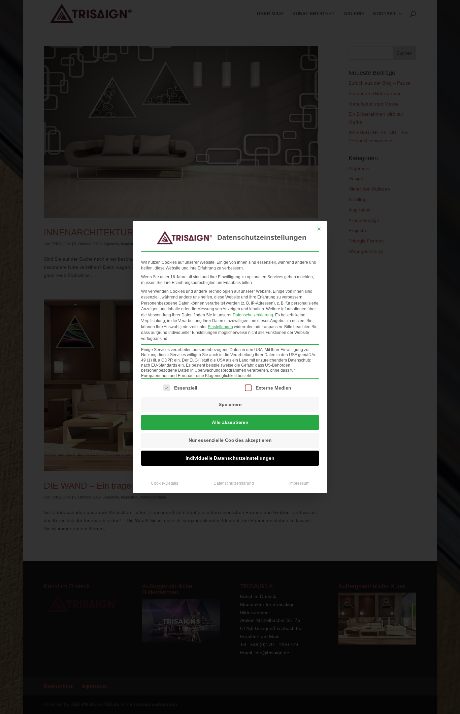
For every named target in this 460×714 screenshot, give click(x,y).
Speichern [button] (230, 404)
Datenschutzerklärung (253, 315)
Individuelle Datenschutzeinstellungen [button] (230, 458)
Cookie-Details (164, 483)
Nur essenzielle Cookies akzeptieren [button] (230, 440)
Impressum (299, 483)
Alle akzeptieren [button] (230, 422)
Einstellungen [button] (220, 326)
